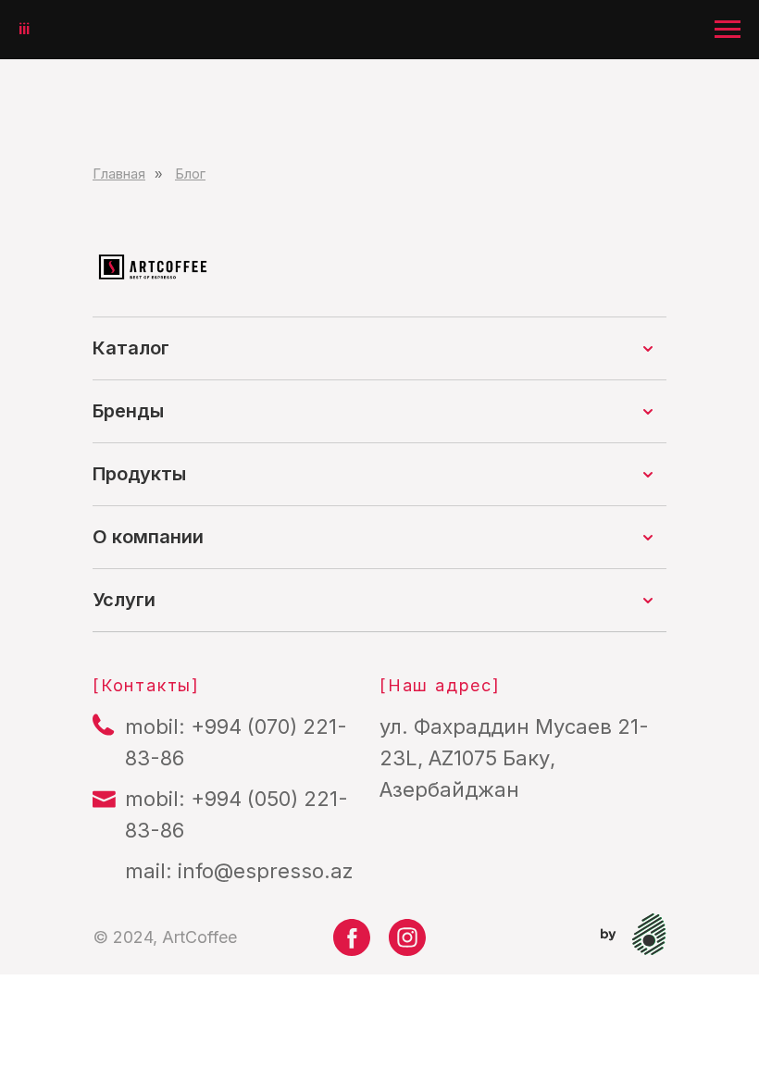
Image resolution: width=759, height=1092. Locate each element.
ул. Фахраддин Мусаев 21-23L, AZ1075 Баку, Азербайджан (514, 757)
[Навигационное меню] (727, 29)
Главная (119, 173)
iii (24, 28)
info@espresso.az (266, 871)
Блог (190, 173)
